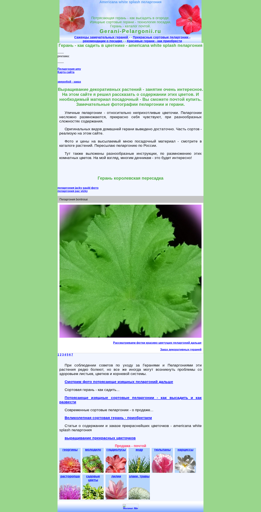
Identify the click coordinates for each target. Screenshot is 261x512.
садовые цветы (93, 478)
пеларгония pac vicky (73, 191)
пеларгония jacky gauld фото (78, 187)
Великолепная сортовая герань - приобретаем (108, 418)
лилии (116, 476)
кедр (139, 449)
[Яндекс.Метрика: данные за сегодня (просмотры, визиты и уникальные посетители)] (130, 506)
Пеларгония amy (69, 68)
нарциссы (185, 449)
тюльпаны (162, 449)
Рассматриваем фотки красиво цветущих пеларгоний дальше (157, 342)
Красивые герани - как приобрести (154, 41)
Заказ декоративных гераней (181, 349)
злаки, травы (139, 476)
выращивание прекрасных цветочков (100, 438)
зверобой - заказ (69, 81)
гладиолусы (116, 449)
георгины (70, 449)
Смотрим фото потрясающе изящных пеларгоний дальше (119, 382)
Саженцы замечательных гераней (101, 37)
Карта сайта (66, 72)
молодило (93, 449)
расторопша (70, 476)
